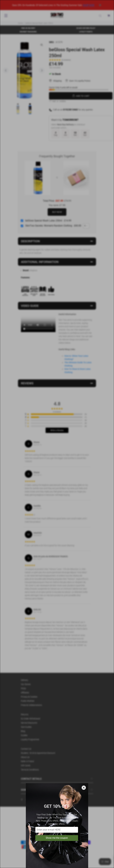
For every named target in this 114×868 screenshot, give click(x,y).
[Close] (84, 788)
